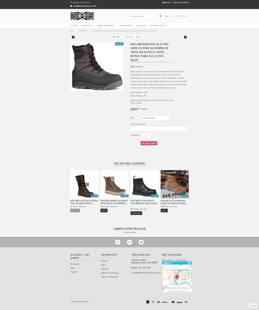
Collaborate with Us (157, 26)
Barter (74, 272)
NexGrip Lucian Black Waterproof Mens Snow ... (144, 203)
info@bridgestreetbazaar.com (85, 6)
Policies (105, 269)
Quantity (135, 135)
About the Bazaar (109, 277)
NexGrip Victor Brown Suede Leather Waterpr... (174, 202)
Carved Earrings (126, 26)
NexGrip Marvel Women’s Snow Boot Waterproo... (114, 202)
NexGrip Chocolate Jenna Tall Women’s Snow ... (84, 202)
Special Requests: (138, 124)
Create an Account (181, 2)
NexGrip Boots (83, 31)
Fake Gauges (140, 26)
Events (104, 261)
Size (132, 118)
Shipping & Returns (110, 273)
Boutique (75, 264)
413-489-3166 (145, 267)
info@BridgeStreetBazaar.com (146, 273)
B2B (72, 268)
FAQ (103, 265)
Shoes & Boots (86, 26)
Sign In (166, 2)
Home (72, 31)
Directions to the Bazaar (174, 260)
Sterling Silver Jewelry (106, 26)
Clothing (73, 26)
